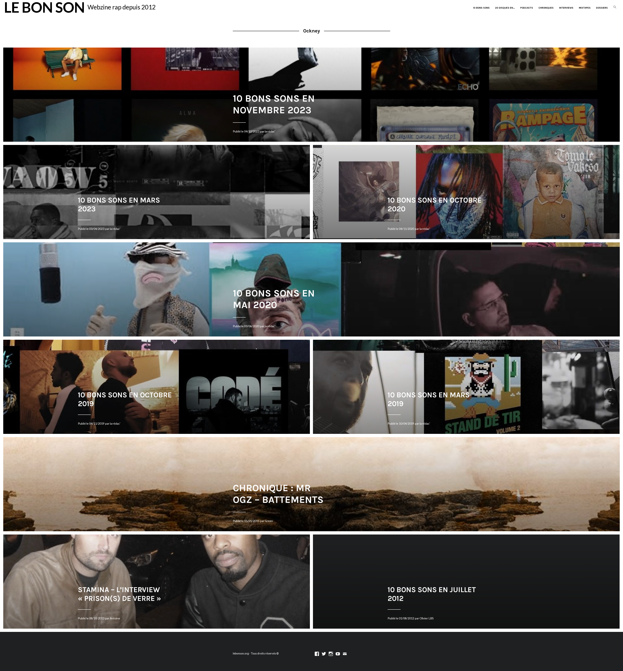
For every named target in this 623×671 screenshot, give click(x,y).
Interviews (566, 7)
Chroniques (546, 7)
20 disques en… (505, 7)
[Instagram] (330, 653)
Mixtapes (585, 7)
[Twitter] (323, 653)
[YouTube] (337, 653)
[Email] (344, 653)
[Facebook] (316, 653)
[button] (615, 7)
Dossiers (602, 7)
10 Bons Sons (481, 7)
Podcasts (526, 7)
